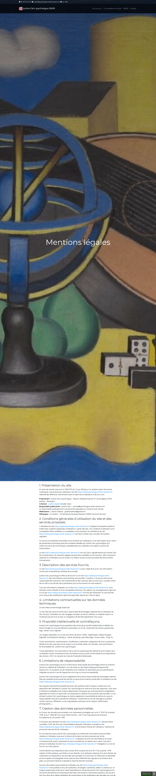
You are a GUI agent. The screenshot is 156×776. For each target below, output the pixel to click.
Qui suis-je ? (97, 8)
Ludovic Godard (54, 504)
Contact (133, 8)
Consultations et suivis (113, 8)
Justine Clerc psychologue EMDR (38, 8)
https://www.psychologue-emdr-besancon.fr (95, 492)
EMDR (125, 8)
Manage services (146, 773)
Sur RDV (65, 2)
